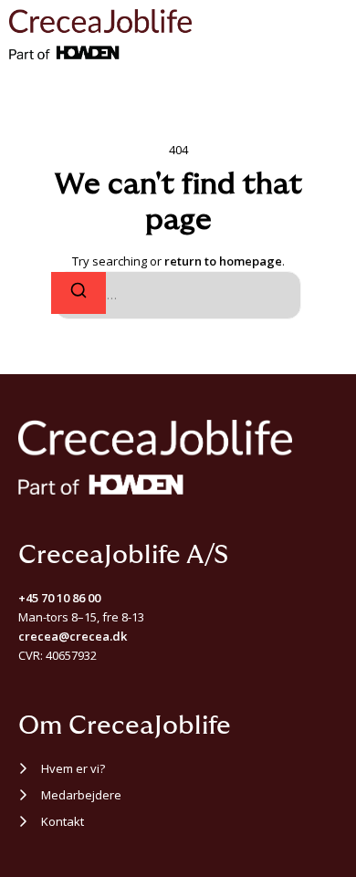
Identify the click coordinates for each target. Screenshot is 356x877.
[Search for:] (178, 295)
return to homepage (223, 261)
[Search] (78, 293)
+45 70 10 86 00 (59, 598)
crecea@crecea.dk (72, 636)
